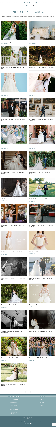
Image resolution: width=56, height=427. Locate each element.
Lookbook (42, 399)
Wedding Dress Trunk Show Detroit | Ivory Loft (39, 304)
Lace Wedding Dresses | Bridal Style (9, 94)
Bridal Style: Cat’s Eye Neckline (36, 251)
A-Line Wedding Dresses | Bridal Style (9, 198)
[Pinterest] (31, 423)
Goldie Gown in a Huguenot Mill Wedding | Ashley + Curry (13, 42)
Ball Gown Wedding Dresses (14, 398)
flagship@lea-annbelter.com (36, 421)
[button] (27, 5)
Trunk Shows (42, 405)
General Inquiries (13, 413)
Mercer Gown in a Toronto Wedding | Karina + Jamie (40, 331)
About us (42, 398)
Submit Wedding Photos (14, 409)
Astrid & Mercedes (14, 405)
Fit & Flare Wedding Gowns (14, 399)
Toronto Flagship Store (13, 412)
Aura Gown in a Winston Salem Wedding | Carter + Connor (41, 94)
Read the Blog (42, 402)
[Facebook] (28, 423)
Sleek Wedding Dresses (13, 402)
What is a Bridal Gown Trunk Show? (37, 42)
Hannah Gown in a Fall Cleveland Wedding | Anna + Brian (41, 67)
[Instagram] (25, 423)
